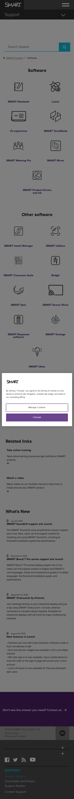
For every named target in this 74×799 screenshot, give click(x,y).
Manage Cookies (37, 407)
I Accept (37, 417)
